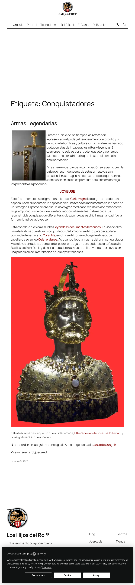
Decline (67, 575)
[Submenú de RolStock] (106, 25)
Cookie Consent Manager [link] (18, 554)
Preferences (38, 575)
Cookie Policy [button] (101, 564)
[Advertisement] (67, 65)
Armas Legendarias (34, 123)
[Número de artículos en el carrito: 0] (124, 24)
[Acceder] (117, 24)
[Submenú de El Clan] (88, 25)
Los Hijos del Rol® (67, 14)
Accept (96, 575)
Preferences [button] (47, 567)
